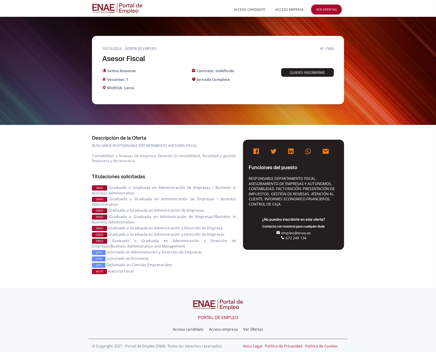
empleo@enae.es (295, 233)
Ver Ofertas (253, 329)
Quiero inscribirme (307, 72)
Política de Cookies (321, 346)
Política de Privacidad (283, 346)
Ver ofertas (326, 9)
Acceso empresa (289, 9)
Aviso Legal (252, 346)
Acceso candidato (249, 9)
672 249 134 (295, 237)
